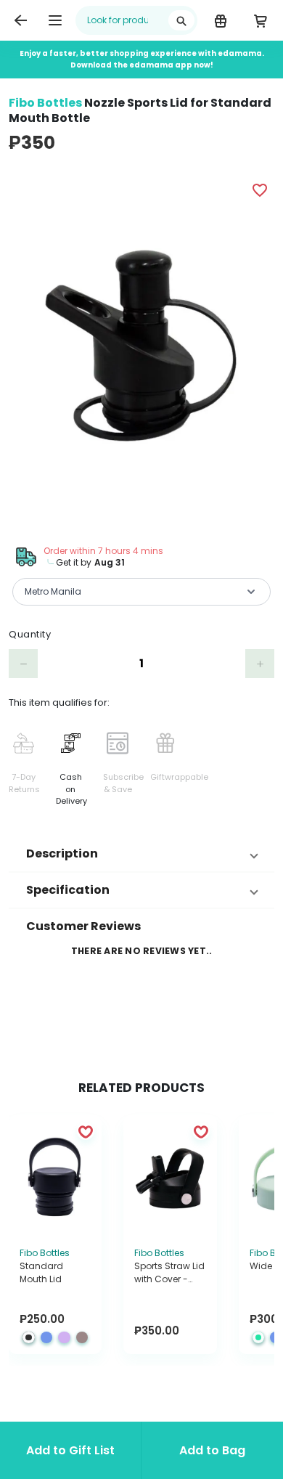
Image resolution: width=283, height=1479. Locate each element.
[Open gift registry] (220, 20)
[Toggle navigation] (55, 20)
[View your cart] (260, 20)
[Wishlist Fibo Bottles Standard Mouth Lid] (85, 1131)
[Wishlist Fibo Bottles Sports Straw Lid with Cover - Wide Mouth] (201, 1131)
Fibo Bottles (45, 102)
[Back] (20, 20)
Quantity (30, 634)
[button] (141, 853)
